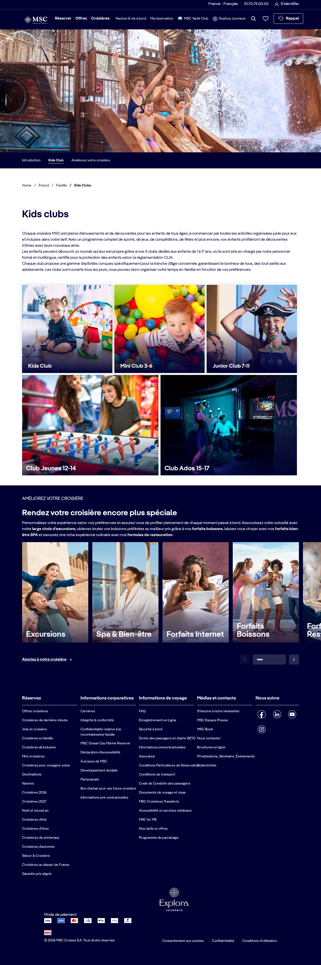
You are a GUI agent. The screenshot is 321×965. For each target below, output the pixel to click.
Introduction (31, 160)
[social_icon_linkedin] (277, 714)
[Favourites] (266, 19)
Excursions (45, 634)
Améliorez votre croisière (90, 160)
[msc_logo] (35, 20)
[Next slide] (294, 660)
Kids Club (55, 160)
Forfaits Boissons (253, 630)
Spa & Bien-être (124, 634)
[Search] (254, 19)
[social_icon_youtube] (292, 714)
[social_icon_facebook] (262, 714)
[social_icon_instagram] (262, 729)
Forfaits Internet (195, 634)
